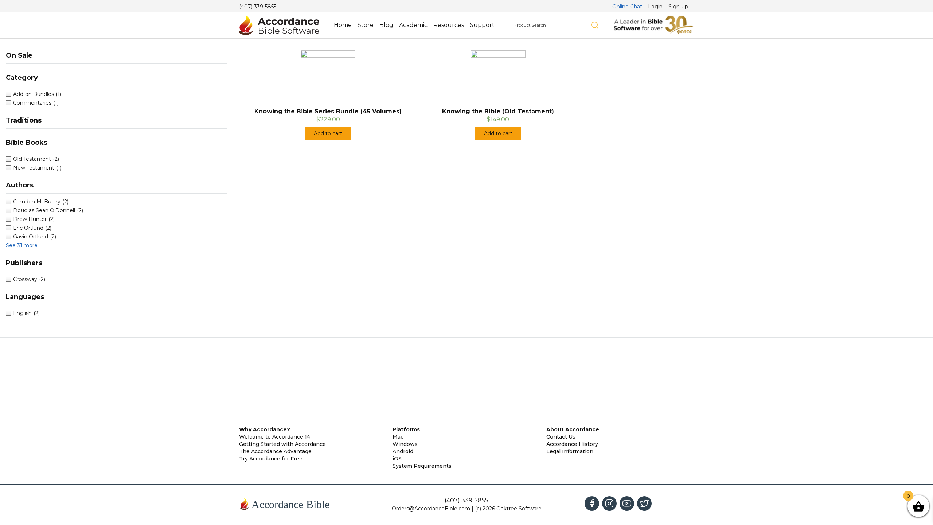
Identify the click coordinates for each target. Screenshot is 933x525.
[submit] (594, 25)
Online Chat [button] (627, 6)
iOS (397, 458)
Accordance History (572, 444)
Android (403, 451)
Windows (405, 444)
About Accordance (572, 429)
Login (655, 6)
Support (482, 25)
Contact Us (560, 436)
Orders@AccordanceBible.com (431, 508)
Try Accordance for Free (270, 458)
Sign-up (678, 6)
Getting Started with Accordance (282, 444)
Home (343, 25)
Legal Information (569, 451)
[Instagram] (609, 503)
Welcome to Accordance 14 (274, 436)
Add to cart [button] (328, 133)
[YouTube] (627, 503)
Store (366, 25)
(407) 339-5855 (257, 6)
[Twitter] (644, 503)
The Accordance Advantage (275, 451)
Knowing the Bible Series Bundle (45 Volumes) (328, 111)
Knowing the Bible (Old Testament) (498, 111)
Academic (413, 25)
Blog (386, 25)
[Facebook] (592, 503)
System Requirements (422, 466)
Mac (398, 436)
